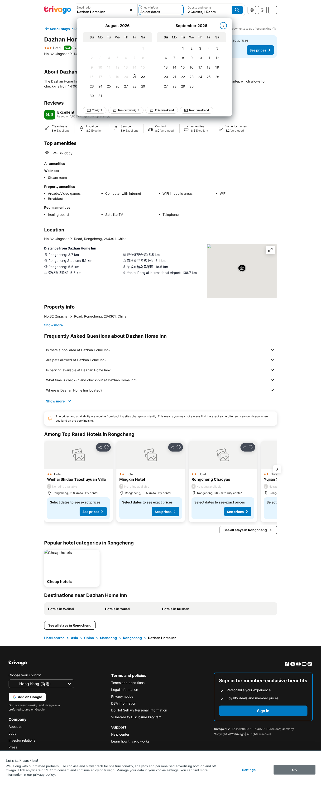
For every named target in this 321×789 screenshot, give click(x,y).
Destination (84, 7)
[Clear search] (131, 10)
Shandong (108, 638)
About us (15, 726)
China (89, 638)
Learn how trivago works (130, 741)
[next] (223, 25)
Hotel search (54, 638)
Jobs (12, 733)
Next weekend (199, 110)
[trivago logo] (57, 10)
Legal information (124, 689)
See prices (257, 50)
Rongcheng (132, 638)
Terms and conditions (127, 683)
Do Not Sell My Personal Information (139, 710)
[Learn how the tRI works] (108, 116)
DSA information (123, 703)
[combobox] (106, 10)
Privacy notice (122, 696)
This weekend (164, 110)
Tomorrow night (128, 110)
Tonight (97, 110)
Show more (53, 325)
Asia (74, 638)
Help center (120, 734)
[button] (106, 10)
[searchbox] (106, 11)
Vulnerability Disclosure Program (136, 717)
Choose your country (25, 675)
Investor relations (22, 740)
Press (13, 747)
